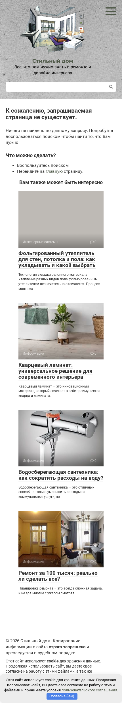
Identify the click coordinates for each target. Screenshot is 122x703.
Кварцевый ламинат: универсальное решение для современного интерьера (55, 371)
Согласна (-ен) (61, 696)
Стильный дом (52, 61)
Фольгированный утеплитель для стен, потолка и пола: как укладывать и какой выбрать (57, 259)
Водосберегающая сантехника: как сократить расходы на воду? (60, 475)
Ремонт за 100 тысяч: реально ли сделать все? (58, 576)
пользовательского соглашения (89, 690)
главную (54, 171)
